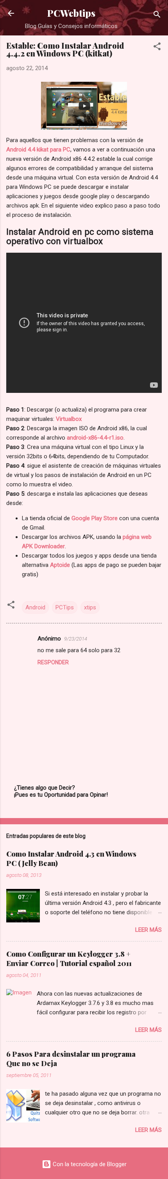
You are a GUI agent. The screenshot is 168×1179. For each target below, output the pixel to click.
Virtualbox (69, 418)
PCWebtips (71, 13)
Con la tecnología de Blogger (89, 1164)
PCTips (64, 607)
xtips (90, 607)
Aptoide (60, 564)
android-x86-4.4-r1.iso (95, 437)
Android (35, 607)
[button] (157, 48)
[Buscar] (157, 16)
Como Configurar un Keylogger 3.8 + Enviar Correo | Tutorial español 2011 (69, 958)
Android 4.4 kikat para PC (38, 149)
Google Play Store (94, 518)
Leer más (148, 929)
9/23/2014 (75, 639)
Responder (53, 662)
